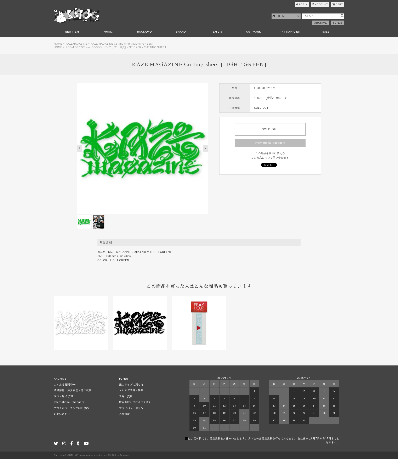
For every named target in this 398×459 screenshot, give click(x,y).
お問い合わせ (62, 414)
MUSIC (108, 31)
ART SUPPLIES (290, 31)
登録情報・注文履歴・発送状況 (73, 390)
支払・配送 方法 (64, 396)
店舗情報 (124, 414)
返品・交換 (126, 396)
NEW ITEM (72, 31)
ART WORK (253, 31)
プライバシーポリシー (132, 408)
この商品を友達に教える (270, 153)
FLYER (337, 22)
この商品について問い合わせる (270, 157)
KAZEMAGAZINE (76, 43)
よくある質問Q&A (65, 384)
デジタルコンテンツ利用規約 (71, 408)
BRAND (181, 31)
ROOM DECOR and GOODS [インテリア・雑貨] (96, 47)
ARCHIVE (320, 22)
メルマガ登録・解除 (131, 390)
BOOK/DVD (144, 31)
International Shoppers (270, 142)
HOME (58, 43)
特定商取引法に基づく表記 (135, 402)
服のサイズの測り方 (131, 384)
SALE (326, 31)
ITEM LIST (217, 31)
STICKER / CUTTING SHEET (147, 47)
